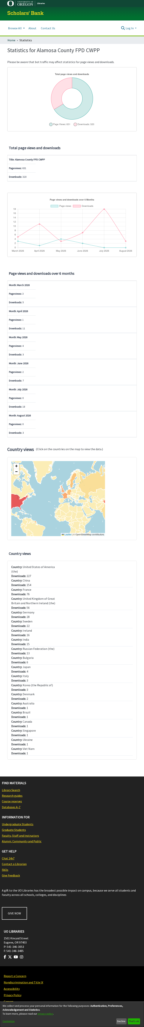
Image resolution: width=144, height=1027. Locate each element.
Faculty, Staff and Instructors (20, 835)
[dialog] (72, 1014)
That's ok (134, 1021)
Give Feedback (11, 875)
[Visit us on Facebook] (5, 957)
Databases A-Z (11, 807)
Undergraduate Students (17, 824)
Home (11, 40)
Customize (9, 1021)
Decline (121, 1021)
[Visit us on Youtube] (16, 957)
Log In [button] (130, 28)
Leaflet (67, 534)
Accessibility (12, 989)
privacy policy (45, 1013)
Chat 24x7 (8, 858)
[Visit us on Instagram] (21, 957)
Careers (9, 1001)
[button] (16, 466)
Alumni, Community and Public (21, 841)
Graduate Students (14, 830)
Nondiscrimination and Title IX (23, 982)
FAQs (5, 870)
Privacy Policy (12, 995)
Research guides (12, 796)
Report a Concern (15, 976)
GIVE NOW (14, 913)
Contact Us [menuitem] (48, 28)
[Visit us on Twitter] (10, 957)
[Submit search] (123, 28)
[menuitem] (16, 28)
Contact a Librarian (14, 864)
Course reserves (12, 801)
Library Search (11, 790)
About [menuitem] (32, 28)
